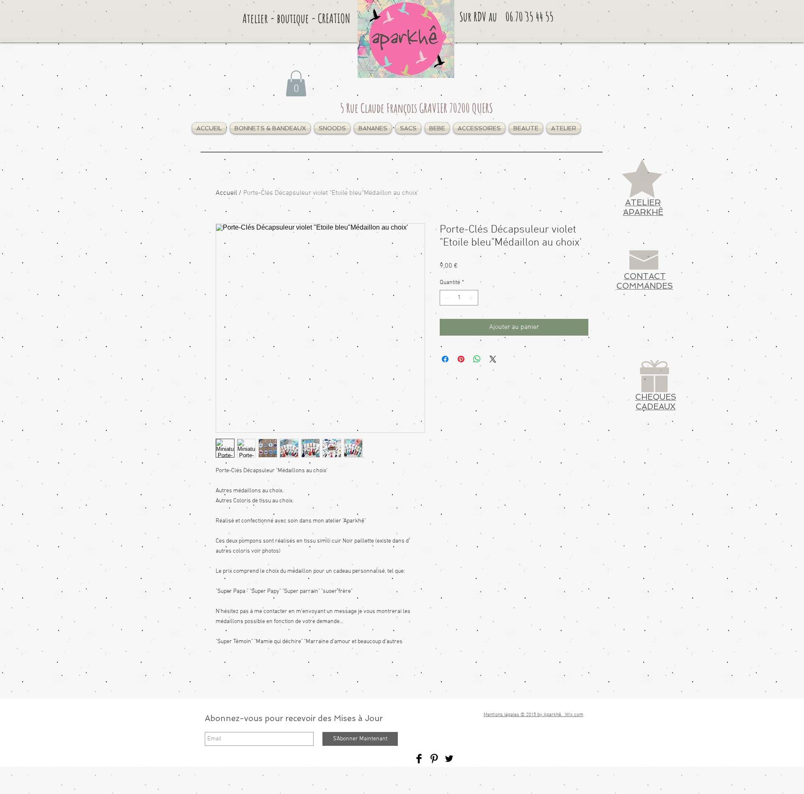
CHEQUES (655, 397)
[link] (296, 83)
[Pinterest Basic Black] (434, 758)
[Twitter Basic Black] (449, 758)
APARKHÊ (643, 212)
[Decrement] (446, 297)
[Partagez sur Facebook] (445, 359)
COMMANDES (644, 286)
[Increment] (471, 297)
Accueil (226, 193)
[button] (270, 128)
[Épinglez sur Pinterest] (461, 359)
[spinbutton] (458, 297)
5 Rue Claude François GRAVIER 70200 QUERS (416, 108)
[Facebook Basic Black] (419, 758)
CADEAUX (655, 406)
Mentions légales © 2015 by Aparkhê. (524, 715)
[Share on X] (493, 359)
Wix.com (574, 715)
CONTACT (645, 276)
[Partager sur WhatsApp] (477, 359)
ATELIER (643, 202)
